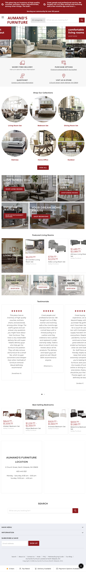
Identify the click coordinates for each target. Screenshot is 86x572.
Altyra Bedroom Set (33, 428)
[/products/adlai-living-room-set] (57, 246)
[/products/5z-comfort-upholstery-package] (34, 247)
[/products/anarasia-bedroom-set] (57, 413)
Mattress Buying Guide (56, 556)
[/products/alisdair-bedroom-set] (12, 413)
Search (14, 556)
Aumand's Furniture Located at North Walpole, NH (43, 559)
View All (43, 168)
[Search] (82, 20)
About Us (22, 556)
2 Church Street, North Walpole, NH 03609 (63, 82)
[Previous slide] (6, 42)
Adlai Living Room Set (56, 262)
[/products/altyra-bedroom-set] (34, 414)
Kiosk (38, 556)
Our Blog (69, 556)
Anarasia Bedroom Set (57, 427)
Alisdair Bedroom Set (11, 426)
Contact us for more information (22, 82)
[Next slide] (80, 42)
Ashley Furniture (31, 264)
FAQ (44, 556)
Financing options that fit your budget (64, 69)
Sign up (34, 543)
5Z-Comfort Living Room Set (33, 261)
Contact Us (31, 556)
